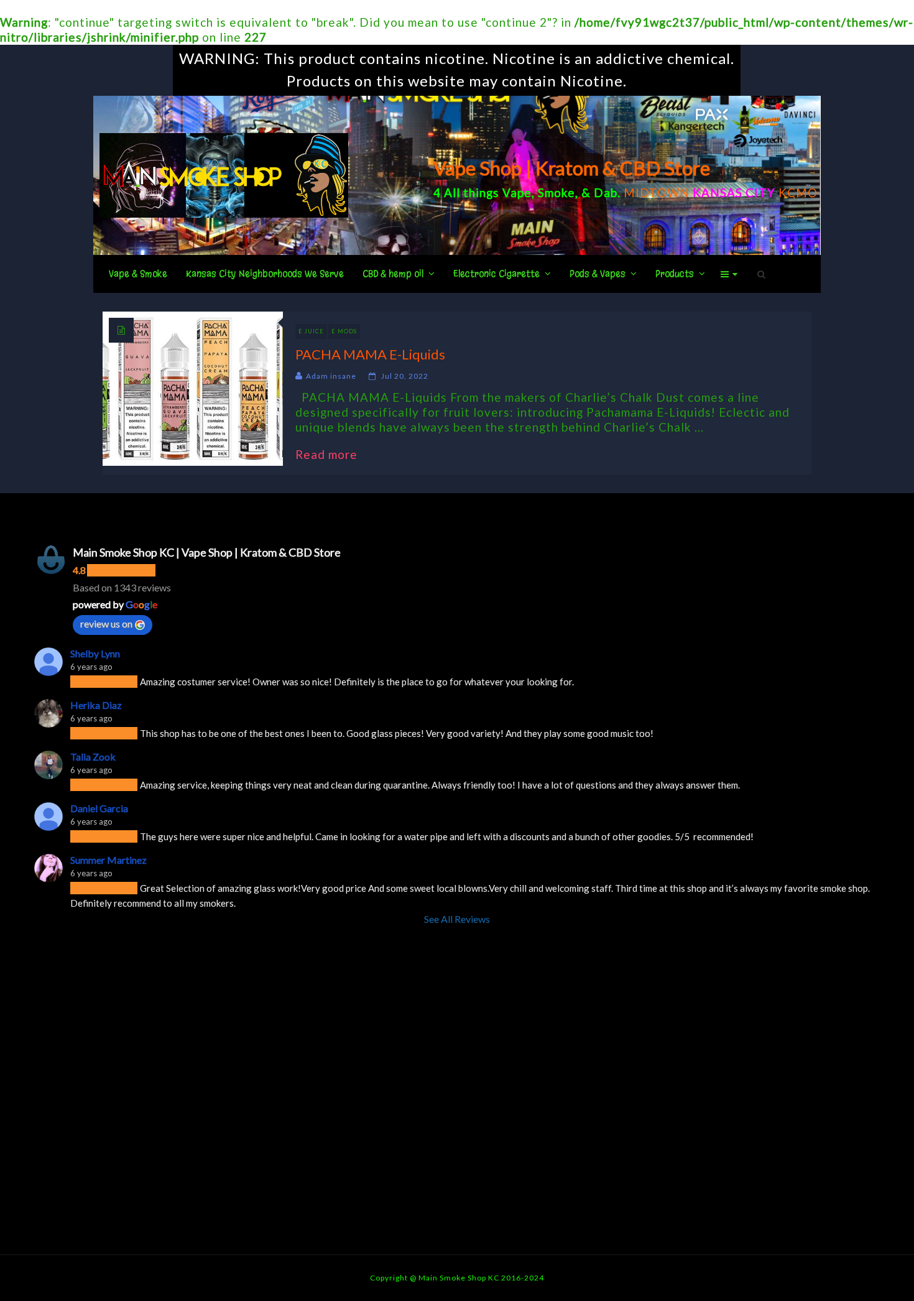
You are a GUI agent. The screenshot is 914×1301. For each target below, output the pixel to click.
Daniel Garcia (99, 808)
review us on (106, 623)
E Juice (311, 331)
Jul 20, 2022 (404, 376)
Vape (517, 192)
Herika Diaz (96, 705)
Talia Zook (93, 756)
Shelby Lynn (95, 653)
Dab (605, 192)
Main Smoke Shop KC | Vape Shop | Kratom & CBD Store (207, 552)
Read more (332, 454)
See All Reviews (457, 919)
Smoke (556, 192)
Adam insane (331, 376)
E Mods (344, 331)
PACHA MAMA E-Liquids (370, 354)
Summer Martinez (108, 860)
